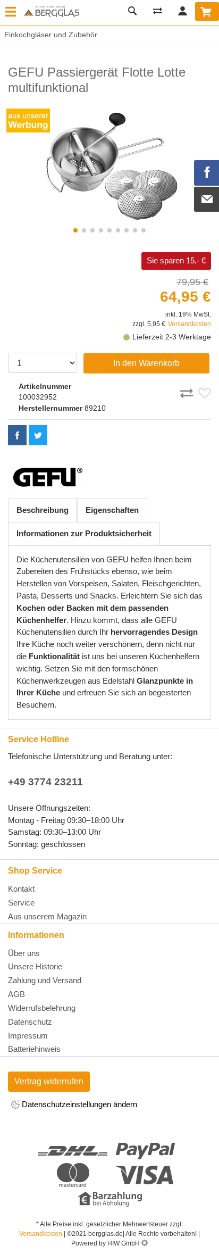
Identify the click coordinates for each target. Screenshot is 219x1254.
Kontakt (21, 888)
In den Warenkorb (146, 363)
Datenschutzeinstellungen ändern (78, 1104)
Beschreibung (42, 509)
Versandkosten (189, 324)
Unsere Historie (35, 966)
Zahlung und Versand (44, 980)
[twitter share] (38, 435)
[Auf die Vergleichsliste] (188, 391)
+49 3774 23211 (45, 781)
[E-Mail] (207, 199)
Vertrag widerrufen (48, 1081)
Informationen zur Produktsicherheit (83, 533)
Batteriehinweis (34, 1048)
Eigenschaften (112, 509)
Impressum (28, 1035)
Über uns (24, 953)
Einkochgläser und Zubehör (48, 34)
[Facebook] (207, 173)
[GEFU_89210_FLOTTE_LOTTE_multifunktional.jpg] (109, 165)
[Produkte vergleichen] (157, 10)
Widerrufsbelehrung (41, 1007)
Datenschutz (30, 1021)
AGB (16, 994)
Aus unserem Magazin (47, 916)
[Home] (51, 12)
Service (21, 902)
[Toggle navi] (10, 13)
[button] (75, 230)
